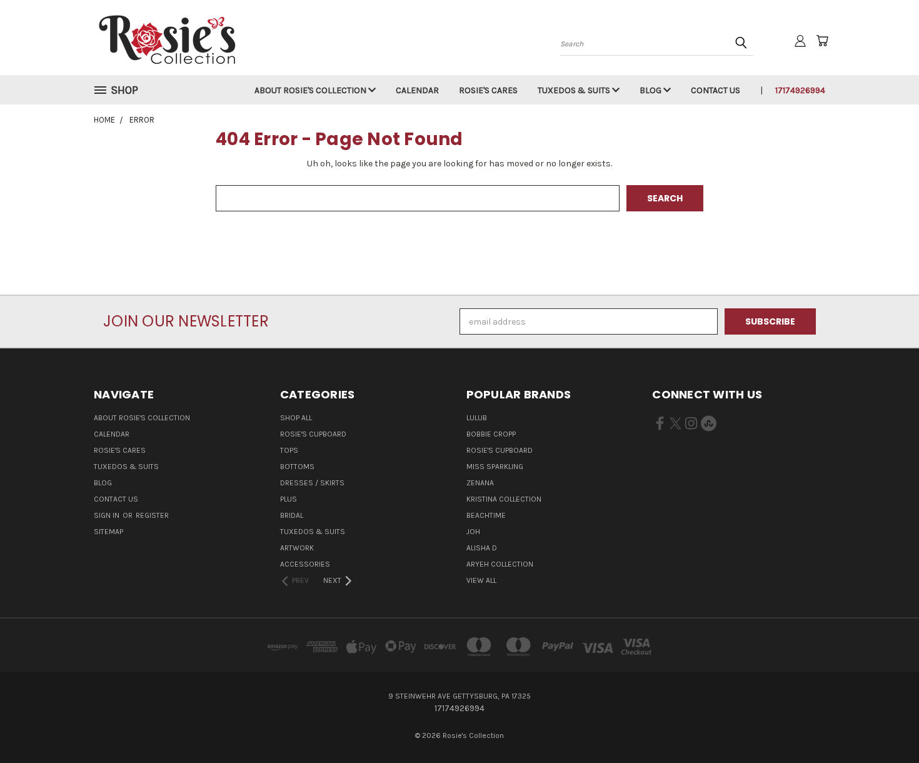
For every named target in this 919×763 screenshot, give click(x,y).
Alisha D (481, 547)
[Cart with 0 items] (822, 40)
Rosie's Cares (488, 90)
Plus (288, 499)
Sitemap (108, 531)
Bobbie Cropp (491, 434)
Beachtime (486, 515)
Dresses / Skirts (312, 482)
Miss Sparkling (494, 466)
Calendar (417, 90)
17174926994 (800, 90)
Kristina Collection (503, 499)
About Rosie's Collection (311, 90)
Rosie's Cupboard (313, 434)
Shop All (296, 417)
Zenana (480, 482)
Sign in (107, 515)
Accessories (305, 564)
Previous (886, 724)
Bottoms (297, 466)
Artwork (297, 547)
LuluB (476, 417)
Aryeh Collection (499, 564)
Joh (473, 531)
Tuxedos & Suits (575, 90)
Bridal (291, 515)
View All (481, 580)
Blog (651, 90)
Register (152, 515)
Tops (289, 450)
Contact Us (715, 90)
